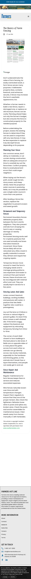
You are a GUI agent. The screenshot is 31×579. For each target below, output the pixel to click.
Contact (4, 521)
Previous (5, 51)
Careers (3, 531)
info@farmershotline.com (13, 551)
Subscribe (4, 528)
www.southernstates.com (11, 428)
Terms (3, 538)
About (3, 518)
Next (26, 51)
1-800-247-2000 (10, 548)
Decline (13, 577)
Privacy (3, 534)
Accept (5, 577)
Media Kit (4, 525)
